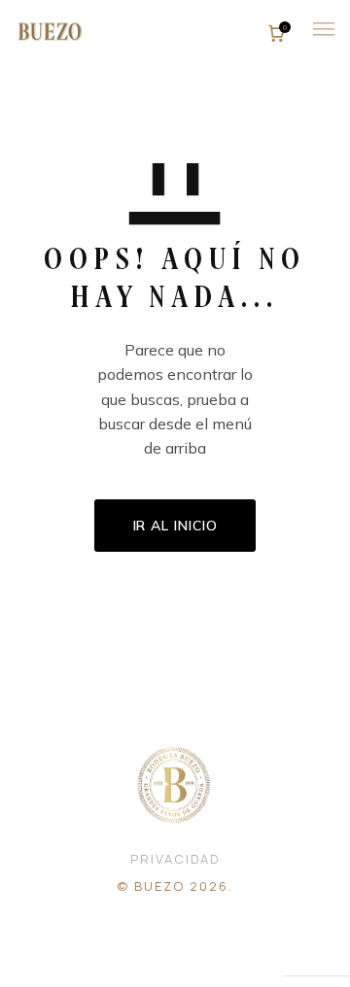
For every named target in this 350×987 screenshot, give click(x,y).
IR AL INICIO (175, 525)
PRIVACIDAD (175, 859)
